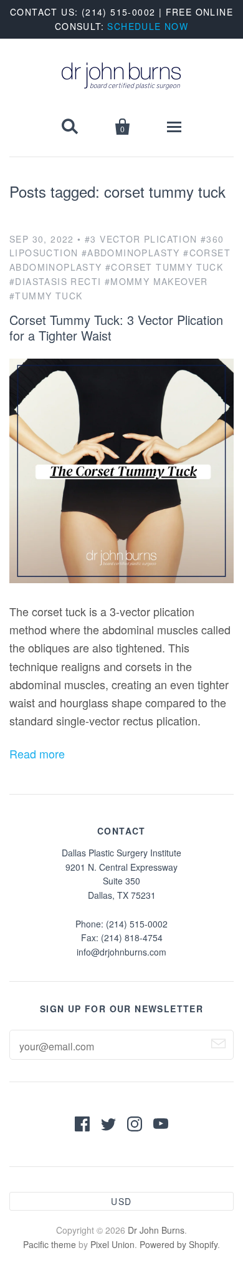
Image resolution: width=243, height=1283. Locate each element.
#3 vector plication (141, 239)
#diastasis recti (55, 281)
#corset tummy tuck (164, 267)
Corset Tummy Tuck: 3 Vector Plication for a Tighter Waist (116, 327)
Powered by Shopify (178, 1244)
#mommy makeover (156, 281)
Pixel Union (112, 1244)
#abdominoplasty (131, 252)
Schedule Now (147, 26)
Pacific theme (49, 1244)
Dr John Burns (156, 1230)
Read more (37, 753)
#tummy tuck (45, 295)
